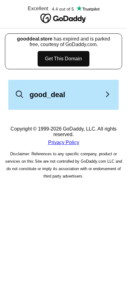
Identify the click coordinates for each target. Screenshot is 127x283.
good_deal (47, 95)
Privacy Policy (63, 142)
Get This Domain (63, 58)
